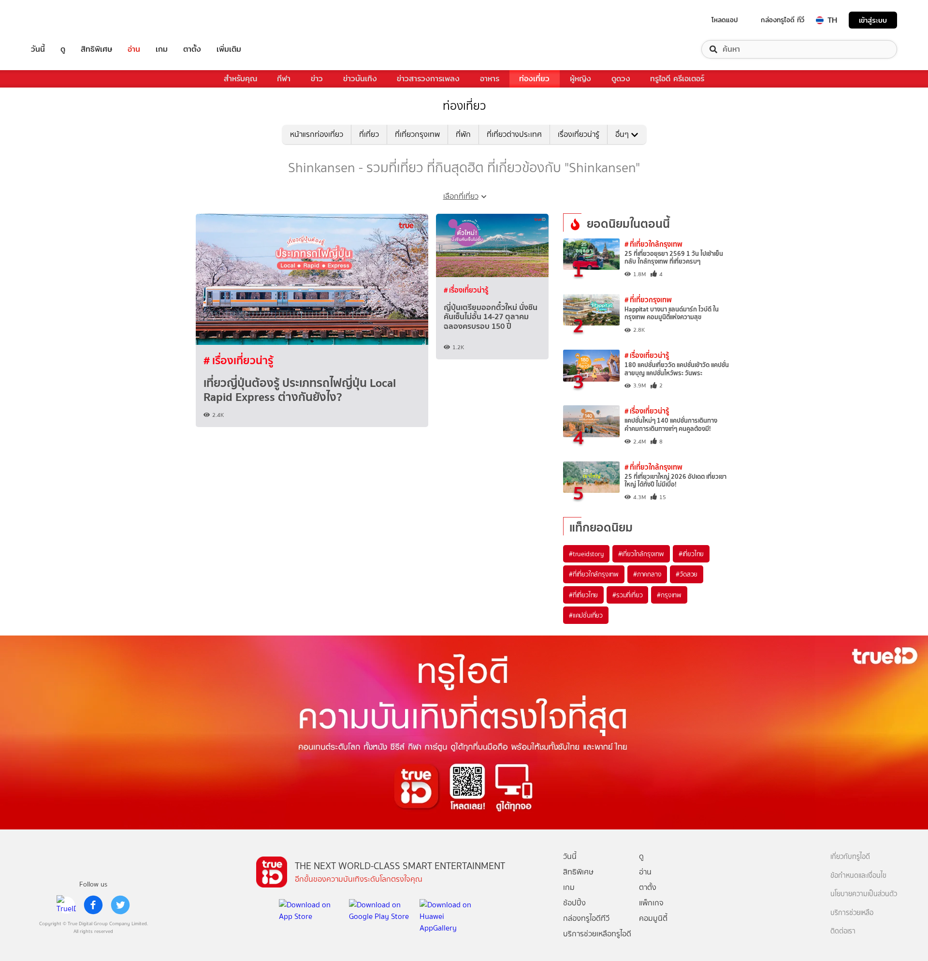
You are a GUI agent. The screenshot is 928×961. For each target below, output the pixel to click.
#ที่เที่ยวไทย (583, 595)
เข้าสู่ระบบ (873, 20)
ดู (62, 49)
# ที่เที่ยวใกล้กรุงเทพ (653, 244)
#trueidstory (586, 554)
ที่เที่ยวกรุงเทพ (417, 134)
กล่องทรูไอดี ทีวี (782, 20)
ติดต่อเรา (843, 931)
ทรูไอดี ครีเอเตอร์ (677, 79)
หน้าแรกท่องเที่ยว (316, 134)
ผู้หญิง (580, 79)
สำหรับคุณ (240, 79)
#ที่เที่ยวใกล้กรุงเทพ (594, 574)
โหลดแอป (724, 20)
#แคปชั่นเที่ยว (586, 615)
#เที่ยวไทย (691, 554)
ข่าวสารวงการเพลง (428, 79)
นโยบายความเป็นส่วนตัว (863, 894)
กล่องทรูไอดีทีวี (586, 918)
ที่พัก (463, 134)
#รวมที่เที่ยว (627, 595)
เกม (162, 49)
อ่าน (134, 49)
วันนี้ (38, 49)
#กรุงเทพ (669, 595)
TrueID (60, 20)
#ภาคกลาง (647, 574)
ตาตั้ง (192, 49)
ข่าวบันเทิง (360, 79)
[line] (66, 905)
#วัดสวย (686, 574)
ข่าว (317, 79)
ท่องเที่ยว (534, 79)
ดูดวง (620, 79)
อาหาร (489, 79)
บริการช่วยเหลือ (851, 913)
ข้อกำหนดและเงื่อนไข (858, 876)
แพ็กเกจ (651, 902)
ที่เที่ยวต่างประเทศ (514, 134)
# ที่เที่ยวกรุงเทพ (648, 299)
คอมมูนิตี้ (653, 918)
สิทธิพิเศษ (96, 49)
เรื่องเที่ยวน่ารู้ (578, 134)
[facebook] (93, 905)
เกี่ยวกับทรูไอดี (850, 857)
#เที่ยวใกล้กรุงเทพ (641, 554)
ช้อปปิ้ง (574, 902)
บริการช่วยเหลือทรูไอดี (597, 933)
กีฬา (283, 79)
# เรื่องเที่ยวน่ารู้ (238, 360)
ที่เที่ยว (369, 134)
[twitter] (120, 905)
